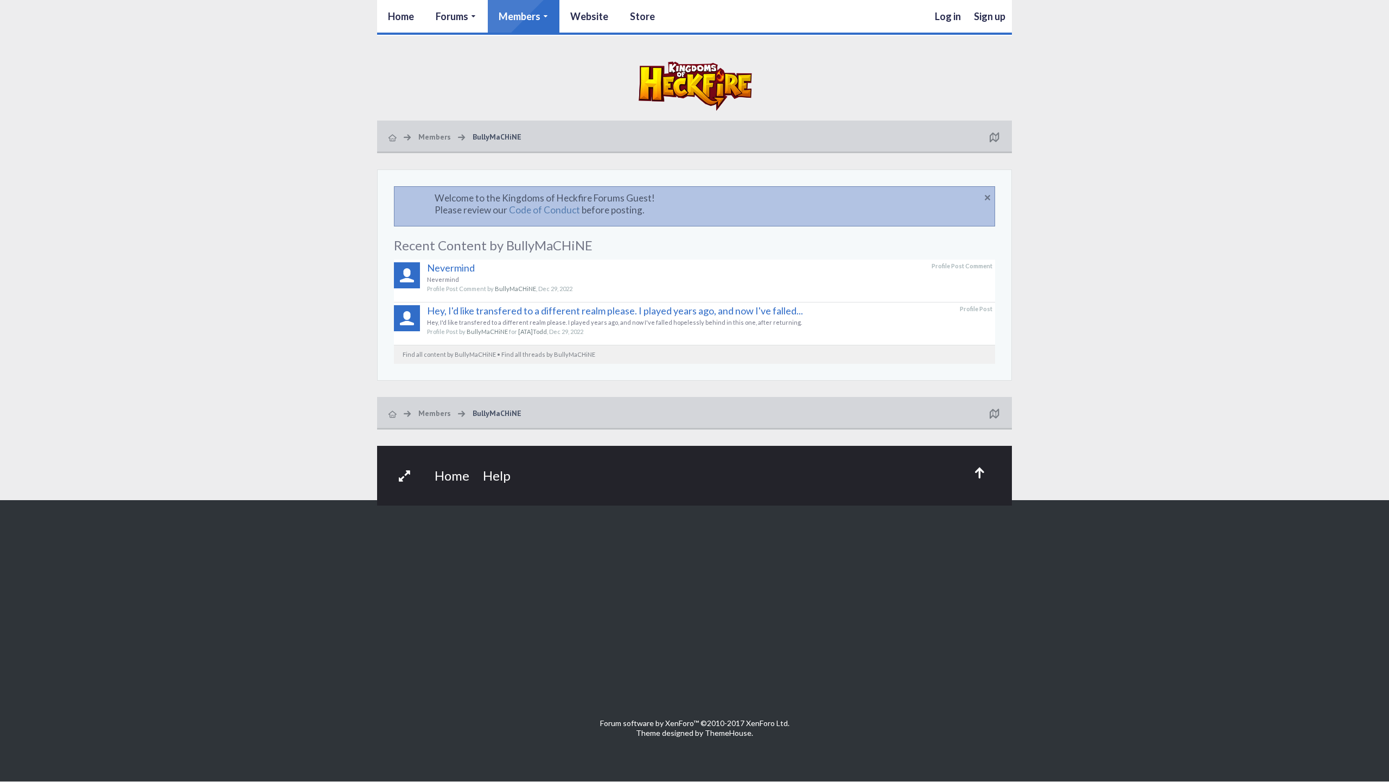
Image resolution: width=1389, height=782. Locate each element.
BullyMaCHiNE (515, 288)
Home (401, 16)
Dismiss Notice (987, 197)
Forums (452, 16)
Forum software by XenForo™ (694, 723)
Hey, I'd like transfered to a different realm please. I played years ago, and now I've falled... (615, 311)
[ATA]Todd (532, 331)
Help (497, 475)
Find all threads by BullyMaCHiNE (548, 354)
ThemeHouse (728, 732)
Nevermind (451, 268)
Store (642, 16)
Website (589, 16)
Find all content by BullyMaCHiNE (449, 354)
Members (519, 16)
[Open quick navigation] (994, 137)
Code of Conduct (544, 210)
